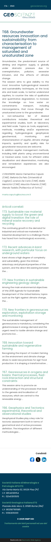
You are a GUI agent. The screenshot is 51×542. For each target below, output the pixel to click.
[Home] (20, 14)
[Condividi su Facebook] (32, 459)
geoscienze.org (38, 5)
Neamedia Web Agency (31, 540)
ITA (5, 5)
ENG (12, 5)
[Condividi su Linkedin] (44, 459)
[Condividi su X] (38, 459)
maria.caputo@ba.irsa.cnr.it (16, 194)
